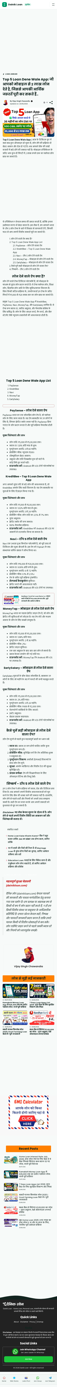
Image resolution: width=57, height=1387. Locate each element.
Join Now (28, 1359)
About (16, 1321)
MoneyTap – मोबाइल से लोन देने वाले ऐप (35, 259)
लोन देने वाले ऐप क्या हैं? (21, 239)
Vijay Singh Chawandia (21, 101)
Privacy (32, 1321)
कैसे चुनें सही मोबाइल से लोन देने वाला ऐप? (29, 266)
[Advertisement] (28, 40)
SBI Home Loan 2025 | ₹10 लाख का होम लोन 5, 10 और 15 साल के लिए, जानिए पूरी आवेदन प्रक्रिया (35, 1222)
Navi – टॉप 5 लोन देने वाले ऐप (29, 256)
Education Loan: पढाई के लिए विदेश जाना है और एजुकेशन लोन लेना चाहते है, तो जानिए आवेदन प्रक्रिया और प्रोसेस (29, 864)
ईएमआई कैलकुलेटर (18, 581)
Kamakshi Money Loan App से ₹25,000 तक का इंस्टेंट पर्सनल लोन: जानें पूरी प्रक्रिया (15, 1004)
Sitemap (40, 1321)
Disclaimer (24, 1321)
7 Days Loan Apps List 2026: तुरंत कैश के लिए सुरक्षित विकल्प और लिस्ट (42, 1004)
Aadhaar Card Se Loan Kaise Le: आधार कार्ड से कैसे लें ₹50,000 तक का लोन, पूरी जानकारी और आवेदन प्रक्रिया (35, 598)
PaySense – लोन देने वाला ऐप (29, 246)
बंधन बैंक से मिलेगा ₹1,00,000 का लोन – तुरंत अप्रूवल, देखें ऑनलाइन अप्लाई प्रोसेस (42, 1031)
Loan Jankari (11, 74)
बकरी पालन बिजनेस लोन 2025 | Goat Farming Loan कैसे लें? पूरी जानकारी (15, 1031)
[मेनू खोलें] (52, 4)
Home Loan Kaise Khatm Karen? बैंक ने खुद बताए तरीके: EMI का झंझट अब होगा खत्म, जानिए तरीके (29, 839)
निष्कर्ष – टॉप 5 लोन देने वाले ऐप (25, 269)
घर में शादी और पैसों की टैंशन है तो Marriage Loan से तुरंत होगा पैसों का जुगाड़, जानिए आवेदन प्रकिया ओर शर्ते (28, 851)
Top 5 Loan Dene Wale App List (27, 242)
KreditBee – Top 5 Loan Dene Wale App (32, 250)
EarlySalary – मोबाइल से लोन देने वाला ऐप (35, 262)
